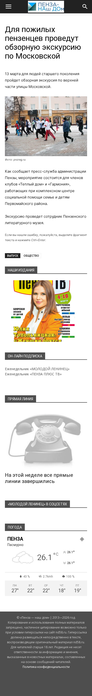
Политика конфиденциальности (46, 667)
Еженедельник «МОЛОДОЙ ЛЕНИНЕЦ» (37, 368)
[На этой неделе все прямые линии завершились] (46, 439)
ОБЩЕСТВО (31, 255)
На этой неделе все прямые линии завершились (39, 478)
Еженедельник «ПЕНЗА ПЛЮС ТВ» (33, 374)
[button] (8, 6)
